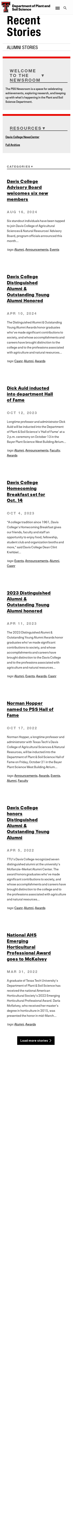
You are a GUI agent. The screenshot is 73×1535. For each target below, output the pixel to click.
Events (54, 249)
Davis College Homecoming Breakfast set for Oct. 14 (26, 490)
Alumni (19, 249)
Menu (57, 6)
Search (65, 6)
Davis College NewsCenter (22, 136)
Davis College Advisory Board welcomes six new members (27, 189)
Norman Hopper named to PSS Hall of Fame (30, 708)
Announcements (36, 249)
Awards (40, 360)
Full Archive (12, 144)
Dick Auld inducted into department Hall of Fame (30, 393)
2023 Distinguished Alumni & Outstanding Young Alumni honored (29, 601)
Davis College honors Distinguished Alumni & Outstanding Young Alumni (28, 822)
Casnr (18, 360)
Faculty (55, 450)
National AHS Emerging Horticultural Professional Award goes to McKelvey (29, 946)
